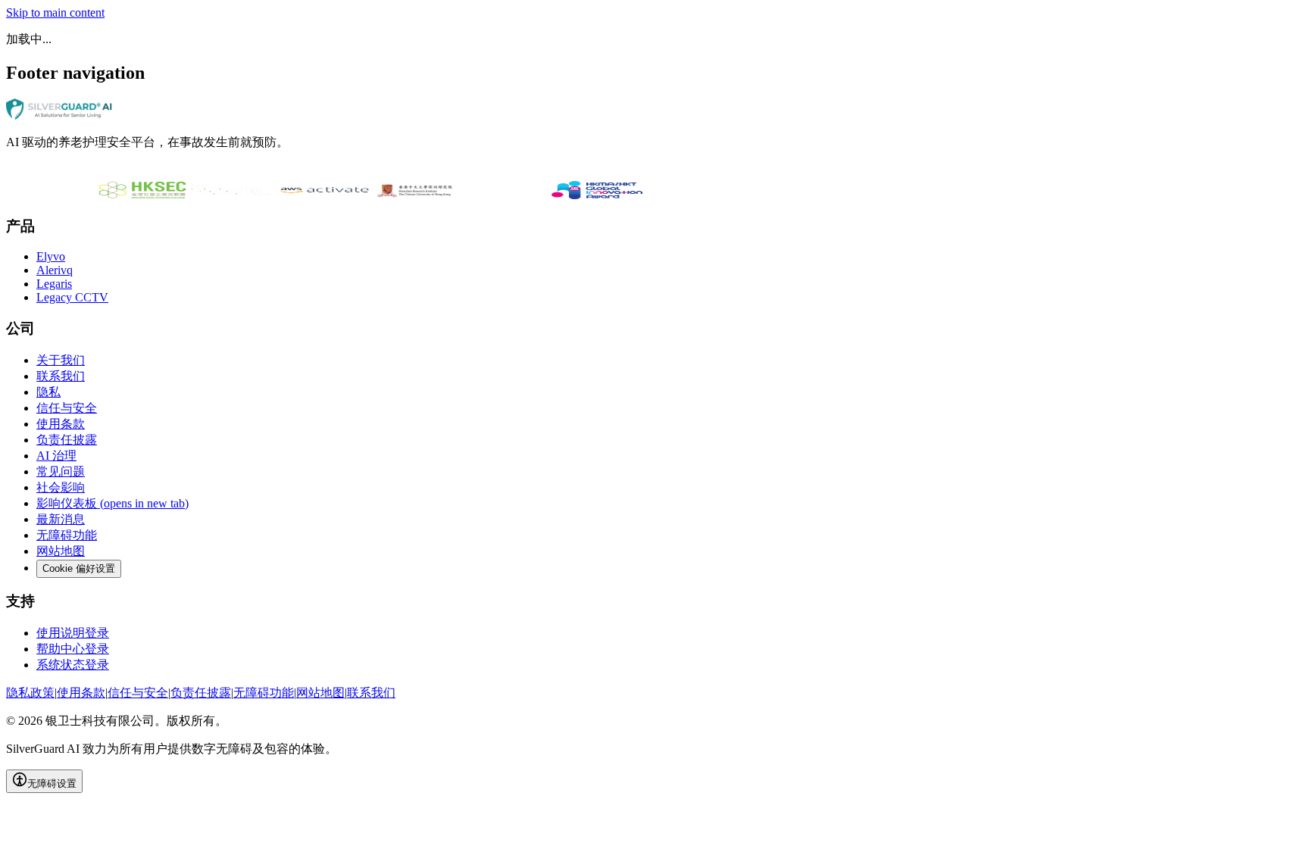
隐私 (48, 392)
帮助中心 (72, 648)
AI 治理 (56, 455)
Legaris (54, 283)
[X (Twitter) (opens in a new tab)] (74, 173)
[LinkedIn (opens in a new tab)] (13, 173)
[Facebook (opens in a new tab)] (28, 173)
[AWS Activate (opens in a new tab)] (324, 195)
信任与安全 (66, 407)
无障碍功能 (66, 535)
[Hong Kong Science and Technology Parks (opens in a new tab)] (51, 195)
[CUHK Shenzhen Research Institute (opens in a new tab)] (415, 195)
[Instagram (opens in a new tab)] (44, 173)
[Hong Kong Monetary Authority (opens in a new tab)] (596, 195)
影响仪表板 (112, 503)
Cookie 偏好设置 (78, 568)
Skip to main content (55, 12)
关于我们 (60, 360)
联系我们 (60, 376)
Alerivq (54, 270)
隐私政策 (30, 692)
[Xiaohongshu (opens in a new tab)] (104, 173)
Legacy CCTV (72, 297)
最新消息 (60, 519)
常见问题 (60, 471)
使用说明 (72, 632)
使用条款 (60, 423)
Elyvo (50, 256)
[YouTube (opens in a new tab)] (89, 173)
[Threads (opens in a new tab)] (59, 173)
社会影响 (60, 487)
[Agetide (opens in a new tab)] (506, 195)
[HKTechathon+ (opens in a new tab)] (233, 195)
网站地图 (60, 551)
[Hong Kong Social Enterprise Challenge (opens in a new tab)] (142, 195)
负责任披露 (66, 439)
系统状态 (72, 664)
